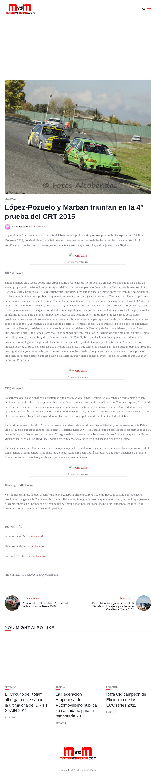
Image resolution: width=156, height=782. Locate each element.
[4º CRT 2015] (78, 255)
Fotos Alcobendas (24, 226)
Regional (10, 199)
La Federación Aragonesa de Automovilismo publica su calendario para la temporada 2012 (76, 705)
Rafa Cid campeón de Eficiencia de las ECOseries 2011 (126, 699)
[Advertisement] (78, 45)
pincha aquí (36, 536)
